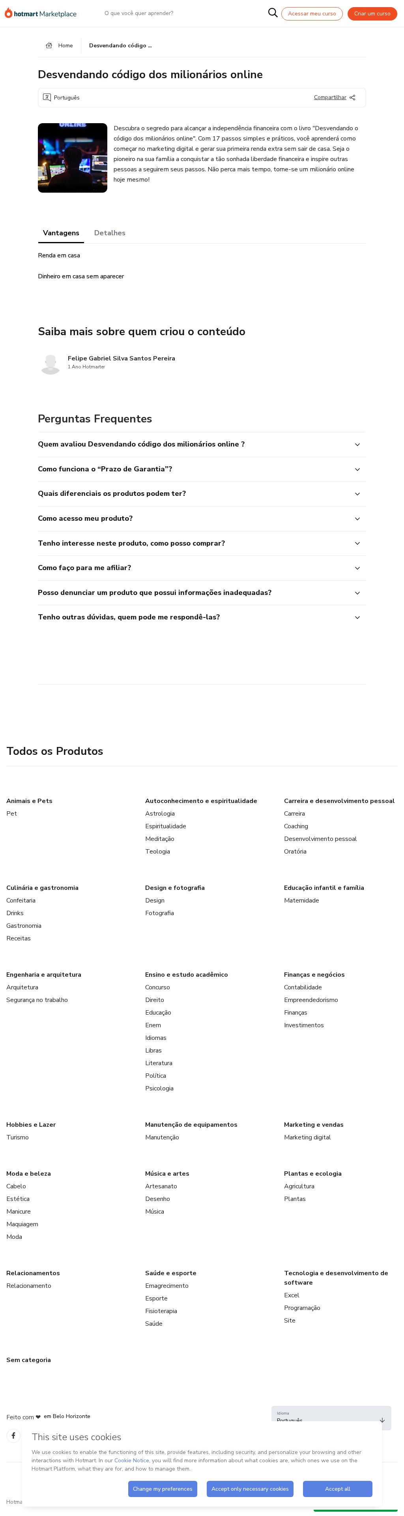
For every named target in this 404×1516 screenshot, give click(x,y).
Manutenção (162, 1137)
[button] (193, 444)
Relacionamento (28, 1285)
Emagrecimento (167, 1285)
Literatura (158, 1063)
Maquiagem (22, 1224)
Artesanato (161, 1186)
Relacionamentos (33, 1273)
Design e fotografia (175, 888)
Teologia (157, 851)
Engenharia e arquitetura (43, 974)
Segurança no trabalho (37, 1000)
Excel (291, 1295)
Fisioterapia (161, 1311)
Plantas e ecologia (313, 1173)
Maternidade (301, 900)
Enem (153, 1025)
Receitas (18, 938)
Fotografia (159, 913)
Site (290, 1320)
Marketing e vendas (314, 1124)
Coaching (296, 826)
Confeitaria (21, 900)
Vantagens (61, 233)
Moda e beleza (28, 1173)
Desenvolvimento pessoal (320, 839)
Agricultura (299, 1186)
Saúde (154, 1323)
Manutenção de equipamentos (191, 1124)
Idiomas (155, 1038)
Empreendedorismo (311, 1000)
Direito (154, 1000)
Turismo (17, 1137)
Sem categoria (28, 1360)
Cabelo (16, 1186)
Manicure (18, 1211)
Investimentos (304, 1025)
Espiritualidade (165, 826)
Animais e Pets (29, 801)
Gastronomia (23, 925)
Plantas (295, 1199)
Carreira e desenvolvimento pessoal (339, 801)
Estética (18, 1199)
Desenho (157, 1199)
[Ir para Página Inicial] (44, 13)
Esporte (156, 1298)
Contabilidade (303, 987)
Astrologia (160, 813)
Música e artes (167, 1173)
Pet (11, 813)
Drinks (15, 913)
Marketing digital (307, 1137)
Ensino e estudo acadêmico (186, 974)
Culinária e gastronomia (42, 888)
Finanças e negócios (314, 974)
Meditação (159, 839)
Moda (14, 1237)
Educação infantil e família (324, 888)
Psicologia (159, 1088)
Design (155, 900)
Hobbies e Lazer (31, 1124)
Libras (153, 1050)
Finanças (295, 1012)
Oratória (295, 851)
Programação (302, 1308)
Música (154, 1211)
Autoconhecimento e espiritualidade (201, 801)
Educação (158, 1012)
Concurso (157, 987)
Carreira (294, 813)
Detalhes (109, 233)
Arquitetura (22, 987)
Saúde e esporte (170, 1273)
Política (155, 1075)
